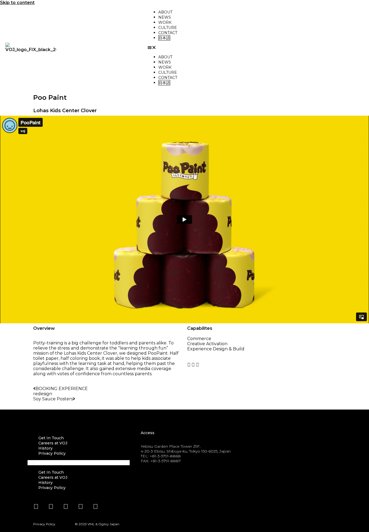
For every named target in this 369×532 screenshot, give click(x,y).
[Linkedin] (36, 506)
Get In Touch (51, 437)
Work (165, 22)
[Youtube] (65, 506)
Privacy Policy (52, 453)
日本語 (164, 37)
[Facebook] (51, 506)
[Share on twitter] (197, 364)
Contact (167, 32)
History (45, 448)
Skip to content (17, 2)
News (164, 17)
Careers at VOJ (52, 443)
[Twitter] (95, 506)
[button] (255, 47)
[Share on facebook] (193, 364)
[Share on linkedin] (188, 364)
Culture (167, 27)
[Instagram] (80, 506)
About (165, 12)
